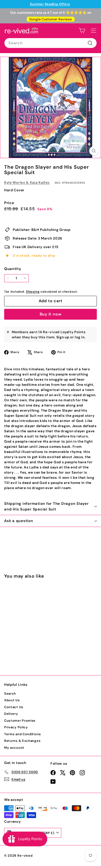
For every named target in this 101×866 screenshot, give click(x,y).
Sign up (62, 337)
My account (14, 748)
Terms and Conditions (22, 734)
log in (79, 337)
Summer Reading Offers (50, 4)
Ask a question (18, 520)
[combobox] (50, 43)
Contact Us (13, 707)
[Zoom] (93, 150)
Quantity (12, 268)
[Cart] (82, 30)
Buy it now (51, 314)
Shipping (33, 292)
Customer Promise (20, 720)
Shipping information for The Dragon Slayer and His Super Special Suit (46, 506)
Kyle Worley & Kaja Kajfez (27, 182)
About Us (12, 700)
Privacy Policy (16, 727)
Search (10, 693)
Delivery (11, 714)
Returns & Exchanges (22, 741)
